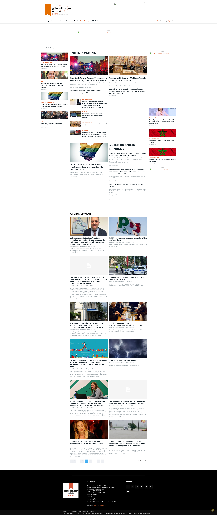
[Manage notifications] (212, 510)
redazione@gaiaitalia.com (100, 505)
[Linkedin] (137, 486)
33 (82, 461)
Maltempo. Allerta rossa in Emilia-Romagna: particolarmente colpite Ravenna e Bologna (127, 402)
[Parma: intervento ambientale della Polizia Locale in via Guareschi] (128, 265)
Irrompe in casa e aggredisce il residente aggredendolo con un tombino (92, 115)
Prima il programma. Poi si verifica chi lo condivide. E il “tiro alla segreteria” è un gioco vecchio (162, 121)
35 (90, 461)
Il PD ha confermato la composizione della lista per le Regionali (128, 239)
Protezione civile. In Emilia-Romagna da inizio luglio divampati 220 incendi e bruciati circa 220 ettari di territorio (94, 134)
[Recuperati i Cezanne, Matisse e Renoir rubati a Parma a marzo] (75, 124)
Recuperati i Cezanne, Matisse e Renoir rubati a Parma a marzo (127, 79)
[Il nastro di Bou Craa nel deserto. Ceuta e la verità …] (162, 133)
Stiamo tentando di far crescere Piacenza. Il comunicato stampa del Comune (52, 85)
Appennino (85, 130)
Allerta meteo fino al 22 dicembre (122, 360)
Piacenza (43, 121)
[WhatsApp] (151, 486)
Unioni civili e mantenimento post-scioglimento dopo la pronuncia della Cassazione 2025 (86, 167)
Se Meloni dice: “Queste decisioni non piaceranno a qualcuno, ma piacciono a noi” (87, 442)
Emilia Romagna (86, 111)
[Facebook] (128, 486)
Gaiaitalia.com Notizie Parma (76, 87)
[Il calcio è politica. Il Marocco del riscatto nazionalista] (162, 152)
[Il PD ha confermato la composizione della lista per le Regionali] (128, 226)
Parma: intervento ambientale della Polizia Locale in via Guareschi (126, 278)
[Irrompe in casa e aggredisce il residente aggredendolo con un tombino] (75, 114)
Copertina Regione (46, 62)
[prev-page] (71, 461)
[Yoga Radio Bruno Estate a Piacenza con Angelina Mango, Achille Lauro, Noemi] (54, 57)
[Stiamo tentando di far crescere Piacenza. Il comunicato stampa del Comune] (54, 75)
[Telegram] (141, 486)
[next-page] (102, 461)
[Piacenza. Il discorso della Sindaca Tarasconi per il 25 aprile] (54, 115)
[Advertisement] (128, 115)
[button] (166, 21)
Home (43, 48)
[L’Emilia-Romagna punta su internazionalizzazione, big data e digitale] (128, 311)
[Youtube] (128, 491)
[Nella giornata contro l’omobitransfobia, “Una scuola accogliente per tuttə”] (54, 96)
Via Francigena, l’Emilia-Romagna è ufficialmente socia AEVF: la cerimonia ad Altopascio (127, 154)
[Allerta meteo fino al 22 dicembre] (128, 348)
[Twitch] (146, 486)
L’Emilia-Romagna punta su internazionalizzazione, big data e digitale (126, 324)
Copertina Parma (87, 99)
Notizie (43, 81)
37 (98, 461)
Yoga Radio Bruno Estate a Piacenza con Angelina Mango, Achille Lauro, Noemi (54, 65)
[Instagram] (132, 486)
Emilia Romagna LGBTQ (47, 102)
